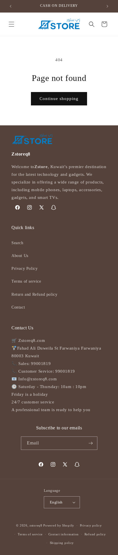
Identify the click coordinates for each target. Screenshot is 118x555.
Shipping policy (62, 542)
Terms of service (26, 281)
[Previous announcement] (10, 6)
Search (17, 243)
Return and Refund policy (34, 294)
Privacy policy (91, 525)
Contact (18, 307)
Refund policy (95, 534)
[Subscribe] (90, 443)
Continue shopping (59, 98)
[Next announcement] (107, 6)
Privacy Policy (24, 268)
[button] (11, 24)
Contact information (63, 534)
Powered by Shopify (58, 525)
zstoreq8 (36, 525)
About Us (19, 256)
